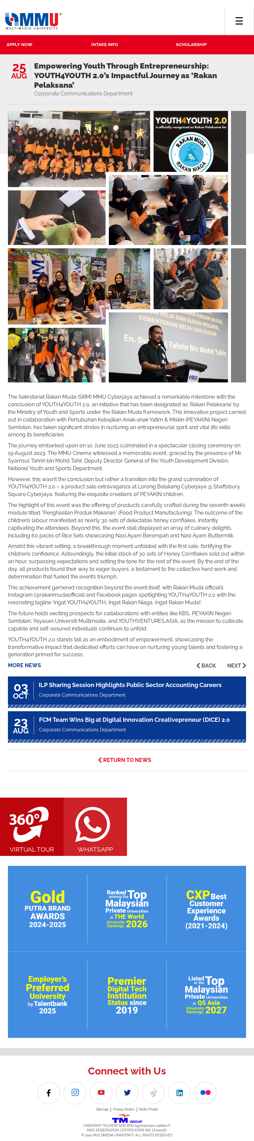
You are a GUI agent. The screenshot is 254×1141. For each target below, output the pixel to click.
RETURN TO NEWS (127, 760)
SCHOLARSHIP (191, 44)
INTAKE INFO (104, 44)
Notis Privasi (148, 1109)
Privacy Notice (124, 1109)
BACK (208, 666)
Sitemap (102, 1109)
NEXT (234, 666)
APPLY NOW (19, 44)
